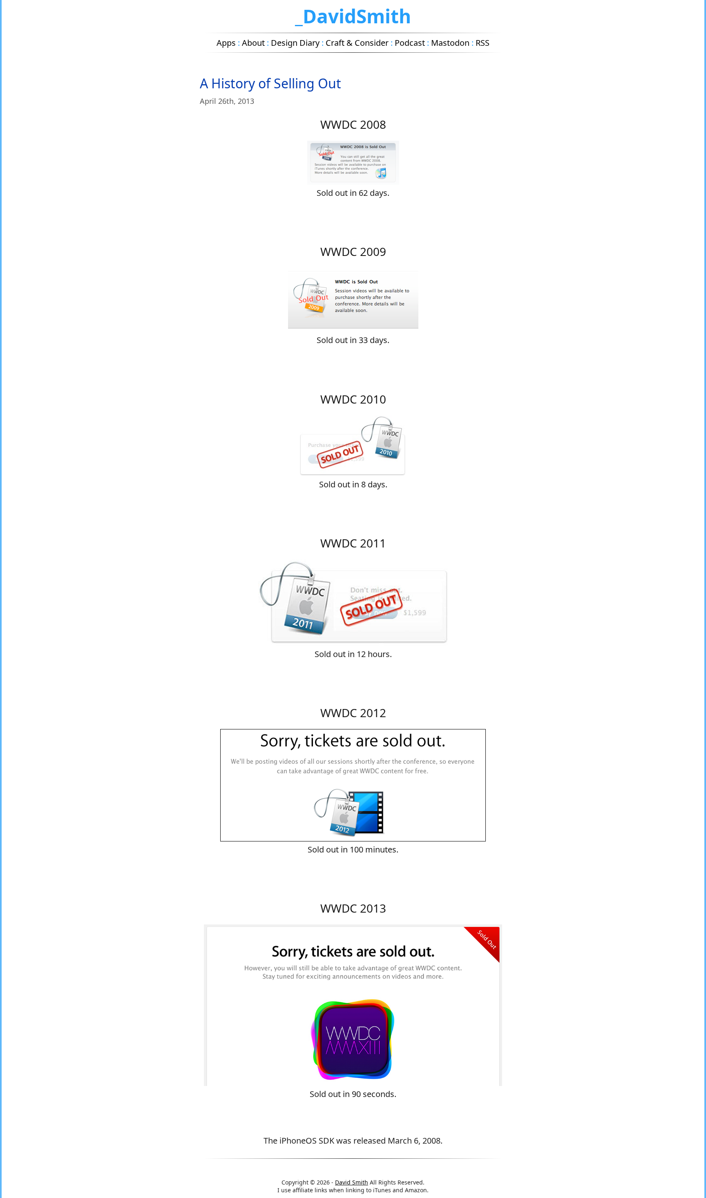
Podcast (410, 42)
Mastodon (450, 42)
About (253, 42)
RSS (482, 42)
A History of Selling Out (270, 83)
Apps (226, 42)
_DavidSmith (353, 16)
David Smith (351, 1182)
